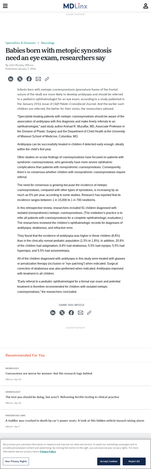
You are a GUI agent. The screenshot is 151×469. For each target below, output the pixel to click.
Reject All (134, 461)
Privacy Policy (48, 451)
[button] (47, 79)
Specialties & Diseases (21, 43)
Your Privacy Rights (16, 461)
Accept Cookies (108, 461)
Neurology (48, 43)
